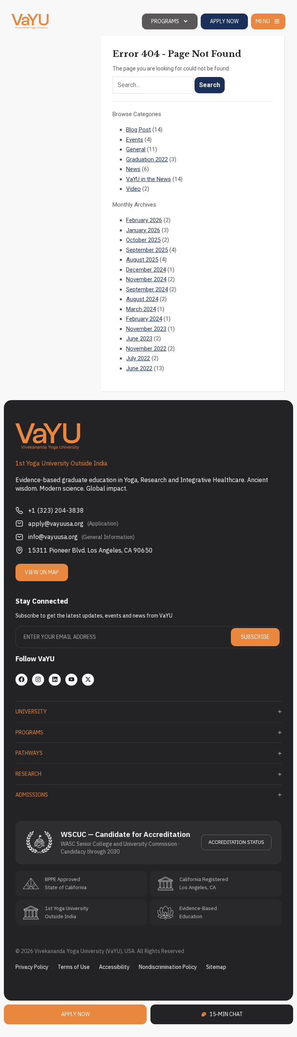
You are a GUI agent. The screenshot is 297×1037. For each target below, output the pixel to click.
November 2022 (146, 348)
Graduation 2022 (147, 159)
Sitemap (216, 966)
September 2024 (147, 289)
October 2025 (143, 239)
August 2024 (142, 299)
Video (133, 188)
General (135, 149)
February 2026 (144, 220)
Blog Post (138, 129)
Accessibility (114, 966)
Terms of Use (74, 966)
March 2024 (141, 309)
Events (134, 139)
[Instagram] (38, 680)
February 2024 (144, 318)
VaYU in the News (148, 179)
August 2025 (142, 259)
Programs (165, 21)
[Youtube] (71, 680)
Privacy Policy (31, 966)
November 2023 (146, 328)
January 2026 (143, 230)
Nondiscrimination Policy (168, 966)
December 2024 (146, 269)
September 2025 (147, 249)
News (133, 169)
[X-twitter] (88, 680)
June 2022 (139, 368)
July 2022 (138, 358)
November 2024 (146, 279)
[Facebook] (21, 680)
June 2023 (139, 338)
